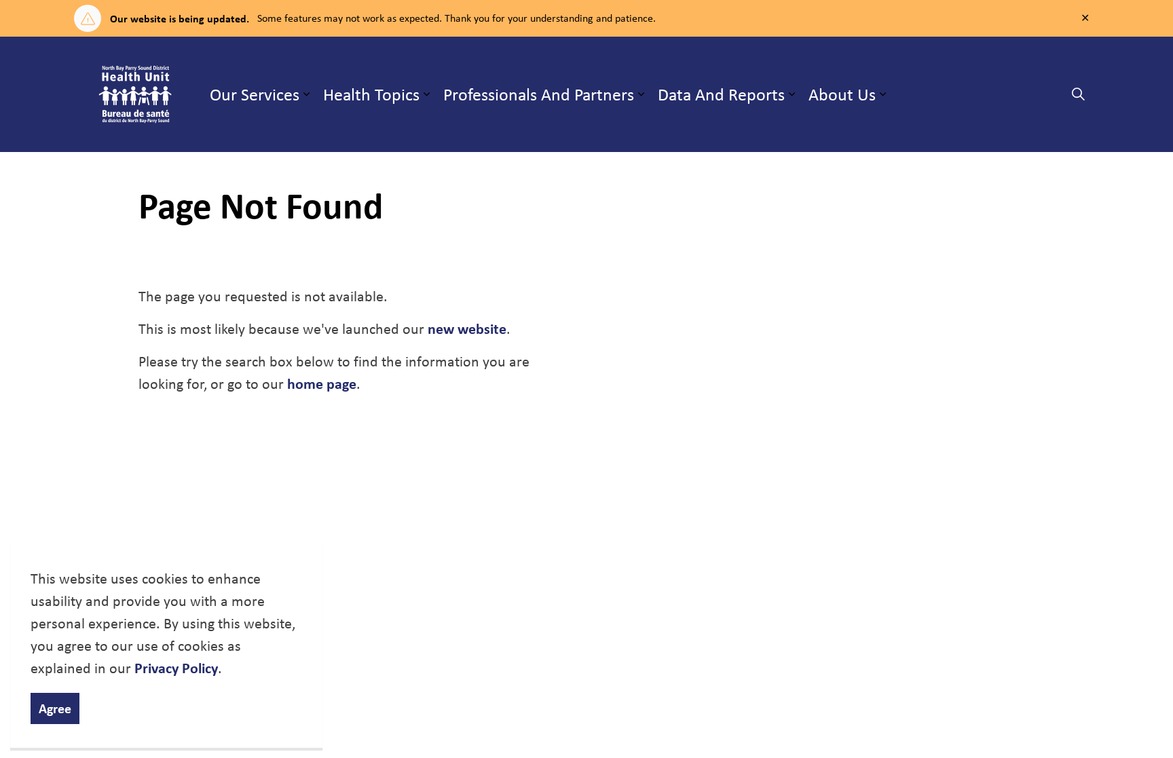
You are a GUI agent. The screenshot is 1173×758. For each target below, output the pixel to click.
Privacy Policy (176, 668)
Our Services (254, 94)
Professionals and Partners (538, 94)
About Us (842, 94)
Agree (55, 708)
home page (321, 383)
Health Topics (371, 94)
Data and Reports (721, 94)
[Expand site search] (1077, 94)
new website (467, 328)
